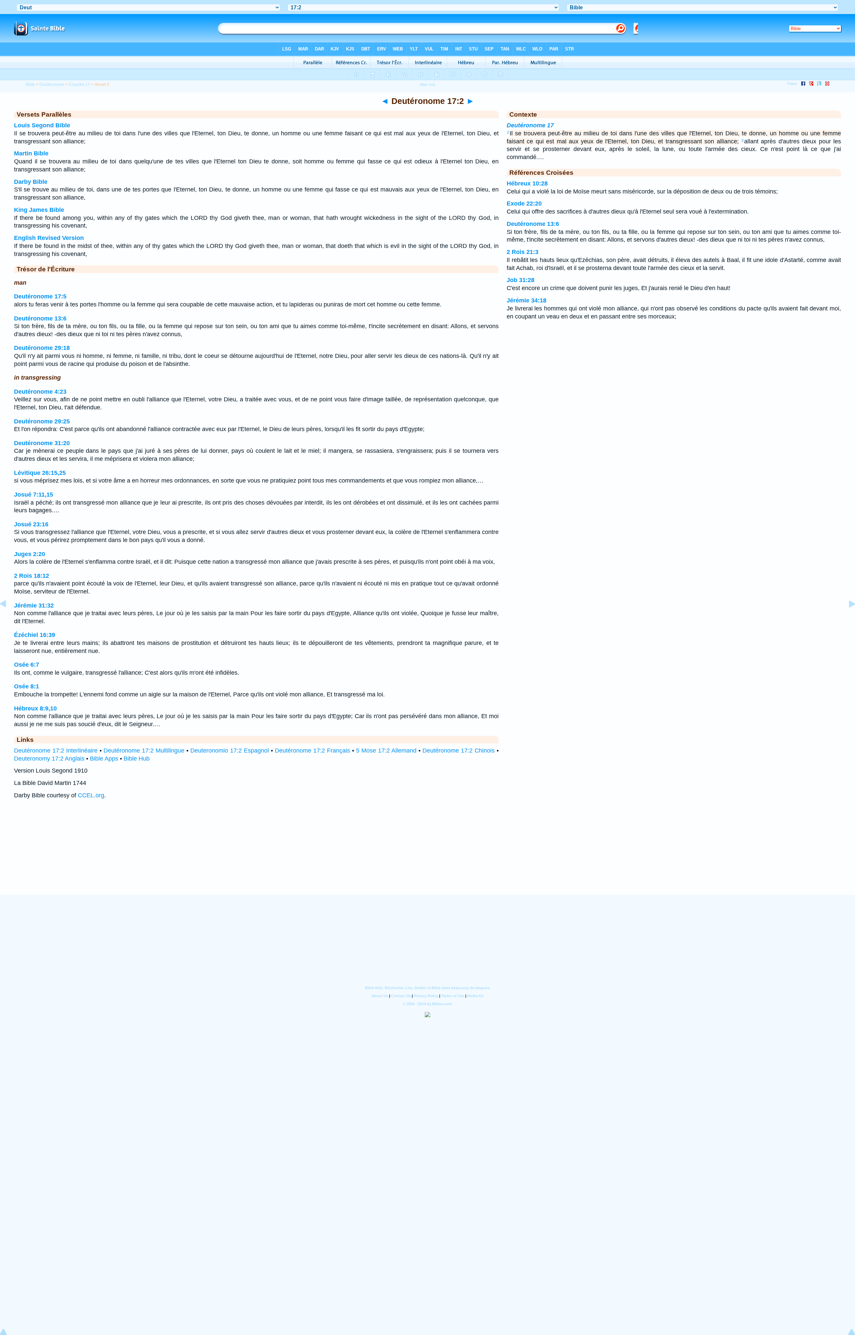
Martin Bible (31, 153)
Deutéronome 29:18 (42, 348)
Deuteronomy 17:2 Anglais (49, 758)
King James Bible (39, 210)
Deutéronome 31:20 (42, 443)
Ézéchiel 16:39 (34, 635)
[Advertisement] (427, 853)
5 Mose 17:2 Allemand (386, 750)
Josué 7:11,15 (33, 494)
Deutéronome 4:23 (40, 391)
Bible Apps (104, 758)
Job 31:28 (520, 280)
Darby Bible (30, 181)
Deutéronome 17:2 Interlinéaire (56, 750)
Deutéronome (51, 84)
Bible (30, 84)
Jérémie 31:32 (34, 605)
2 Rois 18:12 (31, 575)
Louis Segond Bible (42, 125)
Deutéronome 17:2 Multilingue (144, 750)
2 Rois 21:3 (522, 252)
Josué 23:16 (31, 524)
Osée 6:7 (26, 664)
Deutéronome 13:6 (40, 318)
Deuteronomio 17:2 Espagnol (229, 750)
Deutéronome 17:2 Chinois (458, 750)
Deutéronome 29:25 (42, 421)
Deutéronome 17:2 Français (312, 750)
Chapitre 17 (79, 84)
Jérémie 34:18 (526, 300)
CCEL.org (91, 795)
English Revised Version (49, 238)
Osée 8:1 (26, 686)
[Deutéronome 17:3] (846, 619)
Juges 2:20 (29, 554)
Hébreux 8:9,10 (35, 708)
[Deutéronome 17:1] (8, 619)
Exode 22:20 (524, 203)
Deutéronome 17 (530, 125)
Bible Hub (137, 758)
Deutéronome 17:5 (40, 296)
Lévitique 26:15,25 (40, 473)
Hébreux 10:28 (527, 183)
